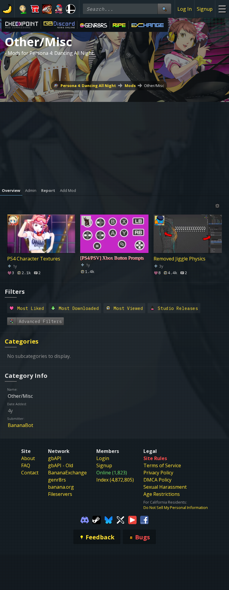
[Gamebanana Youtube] (132, 519)
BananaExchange (67, 472)
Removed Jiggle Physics (179, 258)
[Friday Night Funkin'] (59, 9)
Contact (29, 472)
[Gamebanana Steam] (96, 519)
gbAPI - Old (60, 465)
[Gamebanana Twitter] (120, 519)
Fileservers (60, 494)
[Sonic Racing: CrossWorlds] (35, 9)
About (28, 458)
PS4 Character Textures (33, 258)
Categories (21, 341)
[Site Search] (164, 9)
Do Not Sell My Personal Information (175, 507)
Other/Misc (154, 85)
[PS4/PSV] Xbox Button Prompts (112, 257)
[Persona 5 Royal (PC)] (47, 9)
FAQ (25, 465)
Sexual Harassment (165, 487)
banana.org (61, 487)
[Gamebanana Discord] (84, 519)
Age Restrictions (161, 494)
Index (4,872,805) (115, 479)
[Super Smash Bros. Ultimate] (71, 9)
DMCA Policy (157, 479)
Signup (205, 9)
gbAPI (54, 458)
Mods (130, 85)
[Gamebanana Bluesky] (108, 519)
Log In (184, 9)
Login (102, 458)
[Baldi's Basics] (23, 9)
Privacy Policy (158, 472)
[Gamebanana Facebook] (144, 519)
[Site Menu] (222, 9)
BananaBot (20, 425)
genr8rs (57, 479)
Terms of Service (162, 465)
